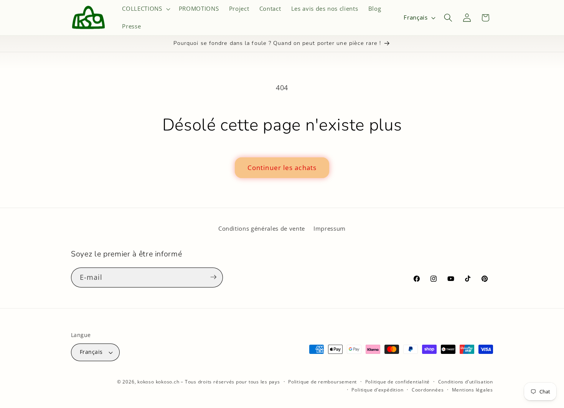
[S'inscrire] (213, 277)
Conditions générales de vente (261, 229)
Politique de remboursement (322, 381)
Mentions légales (472, 390)
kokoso (145, 381)
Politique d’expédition (377, 390)
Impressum (329, 229)
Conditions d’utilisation (465, 381)
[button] (145, 9)
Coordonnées (428, 390)
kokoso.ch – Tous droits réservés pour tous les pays (218, 381)
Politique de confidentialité (397, 381)
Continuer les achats (282, 167)
